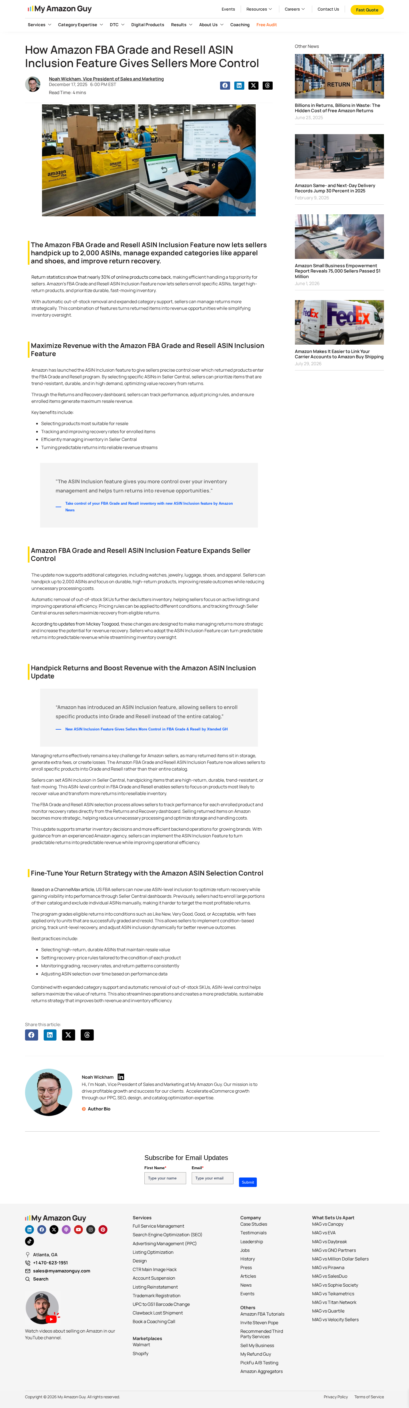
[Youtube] (78, 1229)
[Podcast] (66, 1229)
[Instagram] (90, 1229)
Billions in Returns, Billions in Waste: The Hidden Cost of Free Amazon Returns (337, 108)
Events (228, 9)
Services (36, 25)
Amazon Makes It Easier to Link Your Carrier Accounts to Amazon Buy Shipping (339, 354)
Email (197, 1168)
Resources (257, 9)
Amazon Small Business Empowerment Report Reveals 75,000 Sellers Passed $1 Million (338, 271)
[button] (225, 86)
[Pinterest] (102, 1229)
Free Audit (267, 25)
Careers (292, 9)
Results (178, 25)
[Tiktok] (29, 1241)
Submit (248, 1182)
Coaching (240, 25)
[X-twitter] (54, 1229)
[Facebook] (41, 1229)
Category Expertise (77, 25)
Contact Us (328, 9)
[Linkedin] (29, 1229)
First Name (155, 1168)
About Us (208, 25)
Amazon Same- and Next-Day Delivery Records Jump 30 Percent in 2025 (335, 188)
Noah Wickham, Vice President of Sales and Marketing (106, 79)
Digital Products (147, 25)
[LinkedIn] (121, 1076)
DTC (114, 25)
